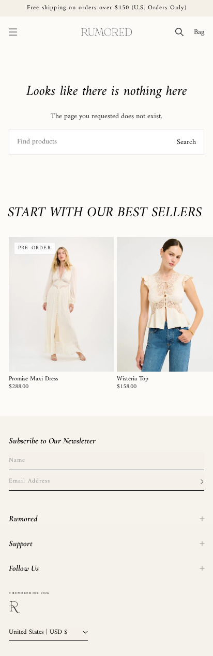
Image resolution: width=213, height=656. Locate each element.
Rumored (23, 519)
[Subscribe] (201, 481)
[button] (13, 32)
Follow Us (24, 568)
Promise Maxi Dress (33, 379)
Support (21, 543)
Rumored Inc (25, 593)
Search (186, 141)
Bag (201, 32)
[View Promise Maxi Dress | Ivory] (61, 304)
